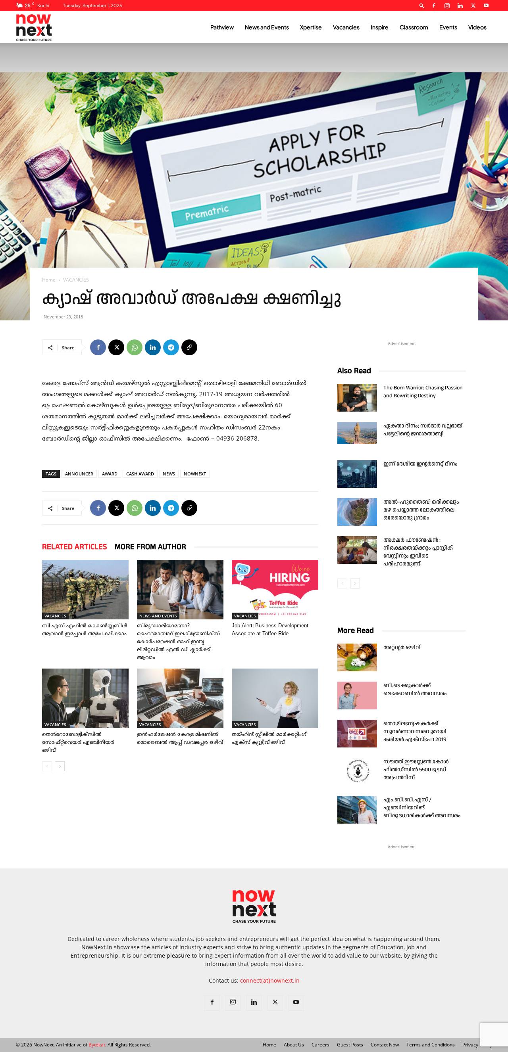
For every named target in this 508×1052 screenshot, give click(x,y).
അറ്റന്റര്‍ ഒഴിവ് (401, 648)
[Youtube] (486, 5)
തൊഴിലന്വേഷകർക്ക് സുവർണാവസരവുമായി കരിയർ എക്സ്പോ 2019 (414, 731)
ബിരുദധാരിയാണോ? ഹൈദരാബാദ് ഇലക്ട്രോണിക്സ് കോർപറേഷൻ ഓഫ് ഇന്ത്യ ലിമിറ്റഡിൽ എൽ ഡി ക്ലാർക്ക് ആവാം (178, 642)
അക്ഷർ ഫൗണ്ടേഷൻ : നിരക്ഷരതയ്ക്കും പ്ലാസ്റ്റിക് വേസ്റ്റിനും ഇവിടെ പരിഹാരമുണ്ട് (418, 552)
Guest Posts (350, 1044)
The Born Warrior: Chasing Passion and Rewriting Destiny (423, 392)
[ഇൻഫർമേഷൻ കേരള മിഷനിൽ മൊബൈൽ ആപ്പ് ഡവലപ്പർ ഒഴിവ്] (180, 698)
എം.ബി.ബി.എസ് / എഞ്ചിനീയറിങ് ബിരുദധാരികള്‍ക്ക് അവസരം (422, 808)
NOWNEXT (195, 474)
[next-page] (60, 766)
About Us (294, 1044)
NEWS (169, 474)
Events (448, 27)
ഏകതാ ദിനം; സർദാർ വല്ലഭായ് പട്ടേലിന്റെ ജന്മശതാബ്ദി (422, 430)
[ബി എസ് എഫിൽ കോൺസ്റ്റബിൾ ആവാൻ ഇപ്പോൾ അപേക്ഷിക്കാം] (85, 589)
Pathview (222, 27)
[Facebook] (434, 5)
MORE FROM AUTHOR (150, 546)
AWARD (109, 474)
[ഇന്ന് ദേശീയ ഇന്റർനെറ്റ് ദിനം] (357, 474)
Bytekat (97, 1044)
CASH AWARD (140, 474)
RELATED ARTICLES (74, 546)
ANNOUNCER (79, 474)
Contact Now (385, 1044)
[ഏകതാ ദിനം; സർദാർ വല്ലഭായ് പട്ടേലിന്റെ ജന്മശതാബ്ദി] (357, 433)
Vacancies (346, 27)
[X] (473, 5)
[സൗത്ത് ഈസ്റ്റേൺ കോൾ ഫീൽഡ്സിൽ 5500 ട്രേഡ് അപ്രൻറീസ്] (357, 772)
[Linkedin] (460, 5)
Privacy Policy (477, 1044)
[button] (422, 5)
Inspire (380, 27)
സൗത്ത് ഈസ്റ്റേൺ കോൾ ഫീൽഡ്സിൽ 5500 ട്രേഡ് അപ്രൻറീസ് (416, 770)
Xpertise (311, 27)
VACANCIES (55, 616)
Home (49, 279)
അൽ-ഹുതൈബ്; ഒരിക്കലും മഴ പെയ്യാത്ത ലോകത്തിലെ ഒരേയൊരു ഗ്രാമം (421, 510)
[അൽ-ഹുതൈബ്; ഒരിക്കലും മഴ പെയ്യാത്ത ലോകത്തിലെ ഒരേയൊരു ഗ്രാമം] (357, 512)
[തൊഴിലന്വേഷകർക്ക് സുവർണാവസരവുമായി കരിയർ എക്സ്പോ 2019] (357, 733)
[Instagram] (447, 5)
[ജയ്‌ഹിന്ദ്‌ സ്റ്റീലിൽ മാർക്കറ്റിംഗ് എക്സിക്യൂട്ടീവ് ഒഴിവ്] (275, 698)
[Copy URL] (189, 347)
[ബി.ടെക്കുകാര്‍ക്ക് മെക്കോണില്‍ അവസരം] (357, 695)
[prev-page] (47, 766)
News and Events (267, 27)
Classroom (414, 27)
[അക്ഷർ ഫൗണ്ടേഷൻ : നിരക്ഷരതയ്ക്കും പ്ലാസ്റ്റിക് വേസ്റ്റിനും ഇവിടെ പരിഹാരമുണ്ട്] (357, 550)
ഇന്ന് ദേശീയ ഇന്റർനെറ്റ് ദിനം (420, 464)
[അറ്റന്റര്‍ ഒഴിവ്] (357, 657)
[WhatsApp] (134, 347)
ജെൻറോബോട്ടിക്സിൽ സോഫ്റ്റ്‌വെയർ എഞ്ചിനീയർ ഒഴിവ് (78, 743)
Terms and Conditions (430, 1044)
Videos (477, 27)
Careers (320, 1044)
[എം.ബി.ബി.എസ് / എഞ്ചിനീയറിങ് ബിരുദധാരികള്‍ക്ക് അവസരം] (357, 810)
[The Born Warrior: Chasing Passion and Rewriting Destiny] (357, 398)
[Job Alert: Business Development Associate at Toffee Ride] (275, 589)
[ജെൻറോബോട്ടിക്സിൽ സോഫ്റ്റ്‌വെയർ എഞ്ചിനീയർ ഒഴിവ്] (85, 698)
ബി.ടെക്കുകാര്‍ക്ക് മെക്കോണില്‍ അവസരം (415, 690)
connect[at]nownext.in (270, 980)
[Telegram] (171, 347)
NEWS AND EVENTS (158, 616)
